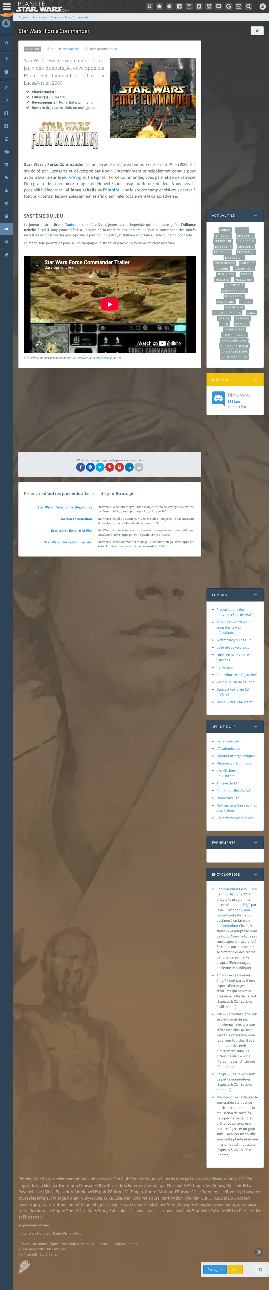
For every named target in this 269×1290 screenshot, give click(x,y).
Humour (221, 269)
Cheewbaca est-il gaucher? (237, 674)
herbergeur (225, 667)
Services (243, 318)
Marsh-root (225, 1097)
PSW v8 (24, 1243)
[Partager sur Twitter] (100, 467)
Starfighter (234, 329)
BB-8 (232, 1198)
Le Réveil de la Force (120, 1185)
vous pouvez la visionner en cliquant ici (97, 358)
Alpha (245, 909)
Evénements (224, 263)
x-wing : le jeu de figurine (235, 682)
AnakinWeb (90, 1179)
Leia (118, 1198)
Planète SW (234, 296)
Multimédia (234, 285)
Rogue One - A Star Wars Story (80, 1210)
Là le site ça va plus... (232, 647)
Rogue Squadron (227, 313)
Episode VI (222, 252)
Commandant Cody (231, 888)
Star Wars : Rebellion (75, 519)
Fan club (248, 263)
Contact (102, 1243)
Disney (217, 1179)
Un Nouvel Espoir (90, 1192)
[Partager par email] (138, 467)
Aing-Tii (222, 975)
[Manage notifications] (259, 1252)
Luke (108, 1198)
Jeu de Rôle (244, 269)
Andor (225, 230)
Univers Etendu (234, 351)
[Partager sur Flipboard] (119, 467)
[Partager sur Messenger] (90, 467)
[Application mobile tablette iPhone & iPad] (159, 6)
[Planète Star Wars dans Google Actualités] (229, 6)
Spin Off (241, 324)
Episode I (223, 235)
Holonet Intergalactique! (235, 755)
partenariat (32, 1225)
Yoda (246, 1056)
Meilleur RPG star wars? (234, 702)
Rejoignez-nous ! (124, 1243)
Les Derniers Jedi (247, 1210)
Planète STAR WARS (41, 6)
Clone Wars (166, 1204)
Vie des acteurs (234, 357)
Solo (224, 324)
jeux (104, 1204)
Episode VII (246, 252)
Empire (112, 190)
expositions (194, 1204)
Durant (221, 915)
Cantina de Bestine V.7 (233, 790)
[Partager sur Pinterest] (109, 467)
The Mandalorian (234, 346)
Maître (237, 1056)
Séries (224, 318)
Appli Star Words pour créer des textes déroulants (233, 627)
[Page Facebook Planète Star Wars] (179, 6)
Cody (225, 936)
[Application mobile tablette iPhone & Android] (149, 6)
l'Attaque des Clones (205, 1185)
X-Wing (75, 177)
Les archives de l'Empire (235, 817)
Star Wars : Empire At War (71, 530)
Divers (242, 230)
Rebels (246, 302)
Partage (214, 1269)
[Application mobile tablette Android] (169, 6)
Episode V (246, 246)
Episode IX (223, 246)
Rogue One (234, 307)
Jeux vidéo (226, 274)
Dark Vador (171, 1198)
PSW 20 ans (225, 302)
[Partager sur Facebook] (80, 467)
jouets (92, 1204)
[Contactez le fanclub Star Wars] (239, 6)
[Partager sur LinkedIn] (129, 467)
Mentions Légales (45, 1243)
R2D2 (218, 1198)
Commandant (227, 925)
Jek (219, 1014)
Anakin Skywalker (86, 1198)
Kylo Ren (191, 1198)
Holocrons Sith (228, 798)
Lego (114, 1204)
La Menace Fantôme (57, 1185)
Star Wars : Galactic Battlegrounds (64, 507)
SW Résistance (234, 335)
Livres (246, 274)
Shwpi (221, 1074)
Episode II (245, 235)
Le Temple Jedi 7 (229, 741)
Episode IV (246, 241)
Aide (235, 1269)
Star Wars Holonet (36, 1233)
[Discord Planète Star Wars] (219, 6)
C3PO (206, 1198)
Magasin (222, 280)
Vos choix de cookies (78, 1243)
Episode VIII (234, 257)
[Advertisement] (109, 410)
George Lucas (188, 1179)
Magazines (244, 280)
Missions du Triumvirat (234, 763)
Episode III (222, 241)
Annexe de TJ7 (227, 783)
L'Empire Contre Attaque (150, 1192)
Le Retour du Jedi (212, 1192)
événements (224, 1204)
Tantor (70, 224)
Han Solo (132, 1198)
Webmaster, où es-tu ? (233, 640)
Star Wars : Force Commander (68, 542)
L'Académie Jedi (228, 748)
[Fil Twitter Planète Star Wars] (199, 6)
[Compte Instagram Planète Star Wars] (189, 6)
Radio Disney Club (67, 1233)
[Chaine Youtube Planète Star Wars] (209, 6)
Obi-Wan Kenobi (234, 291)
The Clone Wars (234, 340)
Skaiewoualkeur (67, 49)
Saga (251, 313)
